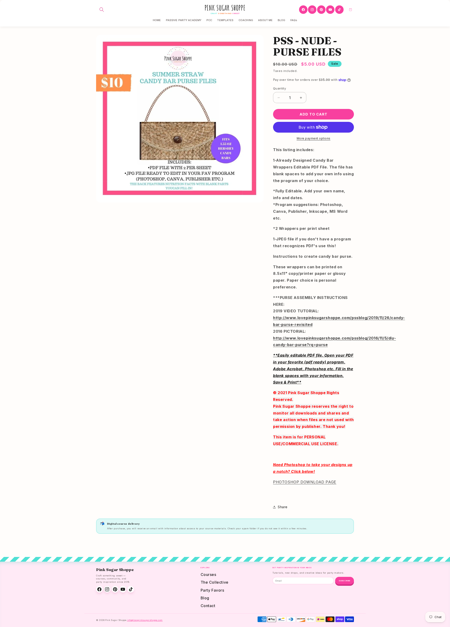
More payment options (313, 138)
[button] (102, 9)
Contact (208, 605)
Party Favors (212, 590)
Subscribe (344, 581)
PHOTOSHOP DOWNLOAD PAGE (304, 482)
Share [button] (283, 507)
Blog (205, 598)
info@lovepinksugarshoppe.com (145, 620)
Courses (208, 574)
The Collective (215, 582)
